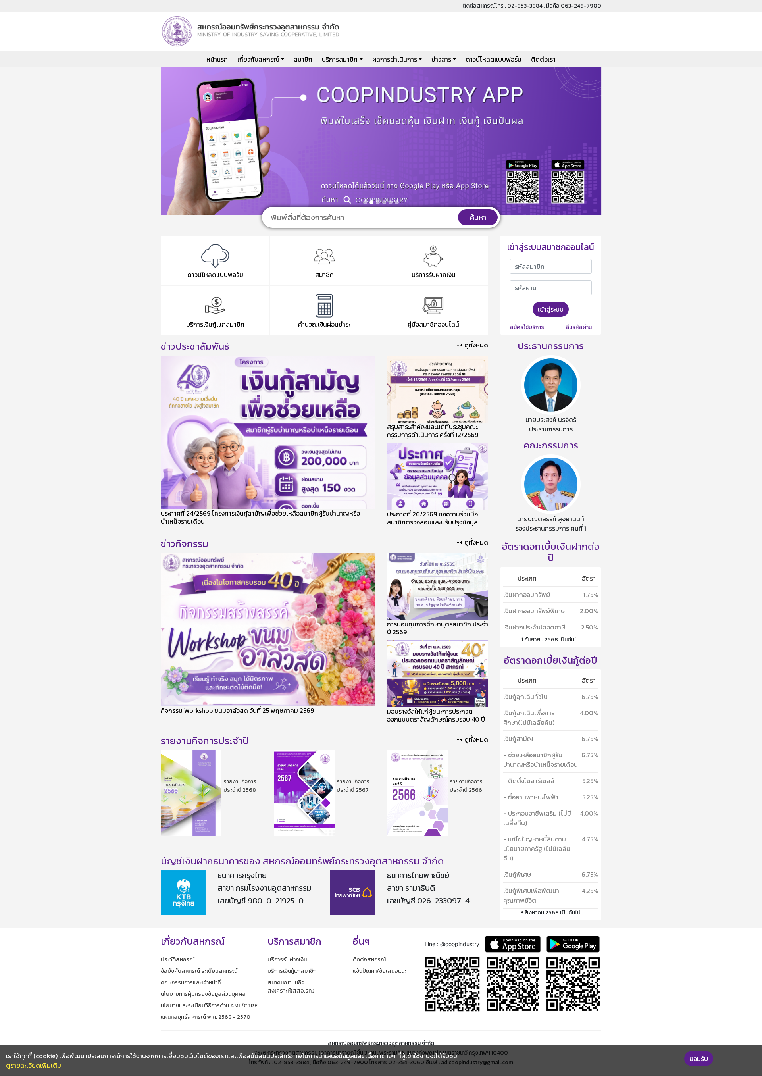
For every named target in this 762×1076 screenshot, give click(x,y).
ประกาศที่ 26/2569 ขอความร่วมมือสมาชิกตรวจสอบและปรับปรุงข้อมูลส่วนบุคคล (432, 522)
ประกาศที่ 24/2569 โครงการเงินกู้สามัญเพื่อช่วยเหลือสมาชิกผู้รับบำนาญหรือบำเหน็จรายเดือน (260, 517)
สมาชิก (303, 59)
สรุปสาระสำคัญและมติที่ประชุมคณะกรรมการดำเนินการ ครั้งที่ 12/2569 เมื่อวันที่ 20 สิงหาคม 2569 (432, 435)
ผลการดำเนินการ (394, 59)
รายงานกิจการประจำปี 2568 (239, 786)
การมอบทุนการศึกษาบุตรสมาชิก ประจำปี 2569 (437, 628)
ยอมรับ (698, 1058)
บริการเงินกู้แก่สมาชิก (291, 971)
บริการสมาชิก (340, 59)
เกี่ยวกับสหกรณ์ (258, 59)
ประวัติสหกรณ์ (177, 959)
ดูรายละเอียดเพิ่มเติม (33, 1065)
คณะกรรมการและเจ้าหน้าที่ (191, 982)
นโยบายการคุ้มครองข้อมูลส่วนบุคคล (203, 994)
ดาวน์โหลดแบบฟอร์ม (493, 59)
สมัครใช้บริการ (527, 327)
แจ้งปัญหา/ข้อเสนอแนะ (379, 971)
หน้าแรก (217, 59)
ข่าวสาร (441, 59)
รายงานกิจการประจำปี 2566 (466, 786)
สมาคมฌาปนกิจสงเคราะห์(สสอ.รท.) (290, 986)
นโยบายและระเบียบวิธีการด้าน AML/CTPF (209, 1005)
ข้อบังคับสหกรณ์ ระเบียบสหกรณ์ (199, 971)
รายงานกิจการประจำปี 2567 (353, 786)
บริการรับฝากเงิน (287, 959)
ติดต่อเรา (543, 59)
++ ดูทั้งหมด (472, 345)
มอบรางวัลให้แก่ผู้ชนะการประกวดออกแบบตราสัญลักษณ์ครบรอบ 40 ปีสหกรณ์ (436, 719)
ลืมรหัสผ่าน (579, 327)
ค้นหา (478, 217)
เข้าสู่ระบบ (551, 309)
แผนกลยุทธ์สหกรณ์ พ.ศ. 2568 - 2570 (205, 1017)
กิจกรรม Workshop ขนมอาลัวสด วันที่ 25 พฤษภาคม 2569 (237, 710)
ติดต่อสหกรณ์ (369, 959)
